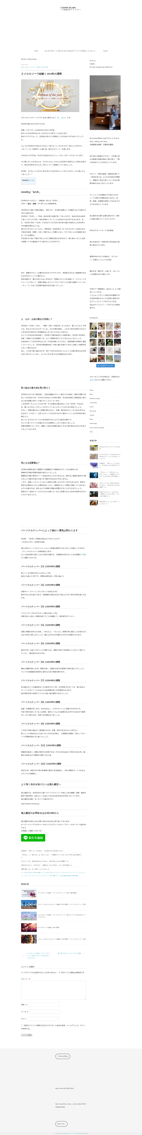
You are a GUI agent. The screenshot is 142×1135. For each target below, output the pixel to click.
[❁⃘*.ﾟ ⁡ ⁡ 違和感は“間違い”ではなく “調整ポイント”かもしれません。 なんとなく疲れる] (101, 342)
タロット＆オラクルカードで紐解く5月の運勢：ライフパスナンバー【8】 (62, 904)
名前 (24, 1005)
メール (25, 1012)
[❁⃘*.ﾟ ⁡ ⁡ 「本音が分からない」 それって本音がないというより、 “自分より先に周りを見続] (109, 334)
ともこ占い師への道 (46, 872)
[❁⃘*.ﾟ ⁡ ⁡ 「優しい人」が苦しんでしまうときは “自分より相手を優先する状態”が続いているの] (93, 350)
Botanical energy (95, 398)
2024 (25, 872)
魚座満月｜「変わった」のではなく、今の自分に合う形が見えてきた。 (42, 851)
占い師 (61, 875)
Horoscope (93, 411)
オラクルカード (57, 872)
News (91, 419)
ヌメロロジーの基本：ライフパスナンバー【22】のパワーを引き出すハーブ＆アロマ (38, 956)
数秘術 (65, 875)
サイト (23, 1019)
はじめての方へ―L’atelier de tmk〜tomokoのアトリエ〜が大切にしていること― (70, 51)
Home (36, 51)
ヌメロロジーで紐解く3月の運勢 (48, 927)
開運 (76, 875)
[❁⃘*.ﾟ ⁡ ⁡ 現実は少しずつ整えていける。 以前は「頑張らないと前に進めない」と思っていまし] (101, 334)
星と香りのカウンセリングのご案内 (69, 953)
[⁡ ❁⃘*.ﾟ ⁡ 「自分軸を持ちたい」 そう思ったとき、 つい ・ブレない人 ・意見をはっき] (93, 326)
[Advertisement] (71, 32)
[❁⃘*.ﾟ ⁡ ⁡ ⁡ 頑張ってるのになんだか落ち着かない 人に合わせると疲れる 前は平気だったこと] (101, 350)
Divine (23, 59)
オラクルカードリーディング (70, 872)
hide (31, 180)
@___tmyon (61, 117)
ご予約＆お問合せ (62, 1056)
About (91, 390)
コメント (25, 979)
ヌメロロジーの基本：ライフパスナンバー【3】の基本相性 (57, 893)
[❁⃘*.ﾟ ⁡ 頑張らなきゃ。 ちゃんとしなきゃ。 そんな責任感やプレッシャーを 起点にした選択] (117, 342)
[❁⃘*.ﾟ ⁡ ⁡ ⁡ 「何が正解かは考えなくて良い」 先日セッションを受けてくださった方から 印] (109, 350)
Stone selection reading (97, 427)
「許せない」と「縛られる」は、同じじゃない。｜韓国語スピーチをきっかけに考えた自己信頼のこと (51, 856)
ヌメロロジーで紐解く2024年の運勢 (38, 67)
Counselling (93, 402)
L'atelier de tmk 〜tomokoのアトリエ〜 (64, 1133)
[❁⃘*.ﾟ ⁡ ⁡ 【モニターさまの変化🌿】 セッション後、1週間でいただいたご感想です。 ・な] (109, 326)
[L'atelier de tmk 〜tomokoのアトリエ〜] (71, 8)
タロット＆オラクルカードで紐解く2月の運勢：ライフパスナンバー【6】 (62, 939)
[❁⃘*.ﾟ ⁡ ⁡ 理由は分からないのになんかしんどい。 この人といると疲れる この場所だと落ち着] (93, 358)
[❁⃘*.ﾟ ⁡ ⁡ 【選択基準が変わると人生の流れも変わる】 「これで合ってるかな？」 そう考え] (101, 326)
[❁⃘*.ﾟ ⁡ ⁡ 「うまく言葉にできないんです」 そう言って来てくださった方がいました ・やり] (117, 358)
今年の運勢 (52, 875)
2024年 (30, 872)
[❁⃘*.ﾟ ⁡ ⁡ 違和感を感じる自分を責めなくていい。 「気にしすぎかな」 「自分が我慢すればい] (117, 350)
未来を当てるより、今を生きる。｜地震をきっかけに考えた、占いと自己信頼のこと (46, 865)
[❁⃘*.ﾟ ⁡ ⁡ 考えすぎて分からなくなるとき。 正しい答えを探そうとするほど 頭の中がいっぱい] (109, 358)
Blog (91, 394)
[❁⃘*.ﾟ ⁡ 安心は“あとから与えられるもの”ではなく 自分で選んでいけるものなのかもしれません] (117, 334)
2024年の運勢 (36, 872)
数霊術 (70, 875)
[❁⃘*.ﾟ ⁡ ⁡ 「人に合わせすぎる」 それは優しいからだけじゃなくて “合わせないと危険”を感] (93, 342)
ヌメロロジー (45, 875)
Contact (105, 51)
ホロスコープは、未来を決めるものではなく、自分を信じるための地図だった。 (45, 861)
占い (57, 875)
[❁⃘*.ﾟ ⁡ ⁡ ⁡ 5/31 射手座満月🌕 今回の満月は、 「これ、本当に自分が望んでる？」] (93, 334)
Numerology (32, 59)
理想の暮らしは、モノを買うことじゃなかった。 (36, 869)
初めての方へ (61, 1124)
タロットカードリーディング (32, 875)
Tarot (91, 432)
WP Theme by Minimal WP (81, 1133)
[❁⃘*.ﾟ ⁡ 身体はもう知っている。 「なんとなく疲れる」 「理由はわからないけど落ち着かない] (101, 358)
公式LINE (93, 380)
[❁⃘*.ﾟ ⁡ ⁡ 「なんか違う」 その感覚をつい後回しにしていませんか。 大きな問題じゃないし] (117, 326)
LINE (82, 554)
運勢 (73, 875)
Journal (92, 415)
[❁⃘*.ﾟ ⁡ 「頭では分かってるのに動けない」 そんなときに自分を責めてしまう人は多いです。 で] (109, 342)
